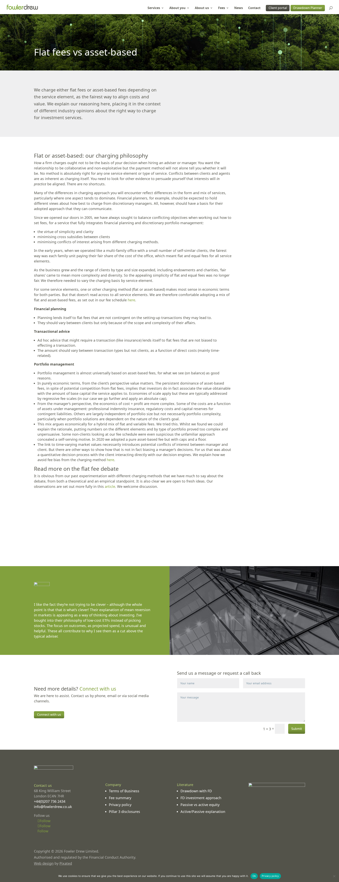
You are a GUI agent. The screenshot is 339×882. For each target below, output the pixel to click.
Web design (44, 863)
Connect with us (49, 714)
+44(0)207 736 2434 (49, 801)
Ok (254, 875)
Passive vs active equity (200, 804)
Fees (221, 8)
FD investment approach (200, 797)
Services (154, 8)
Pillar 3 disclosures (124, 811)
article (110, 486)
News (238, 8)
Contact (254, 8)
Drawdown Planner (307, 8)
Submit (296, 729)
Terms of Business (124, 791)
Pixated (65, 863)
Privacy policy (120, 804)
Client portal (278, 8)
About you (177, 8)
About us (202, 8)
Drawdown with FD (196, 791)
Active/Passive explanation (202, 811)
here (131, 300)
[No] (334, 876)
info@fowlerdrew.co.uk (53, 806)
